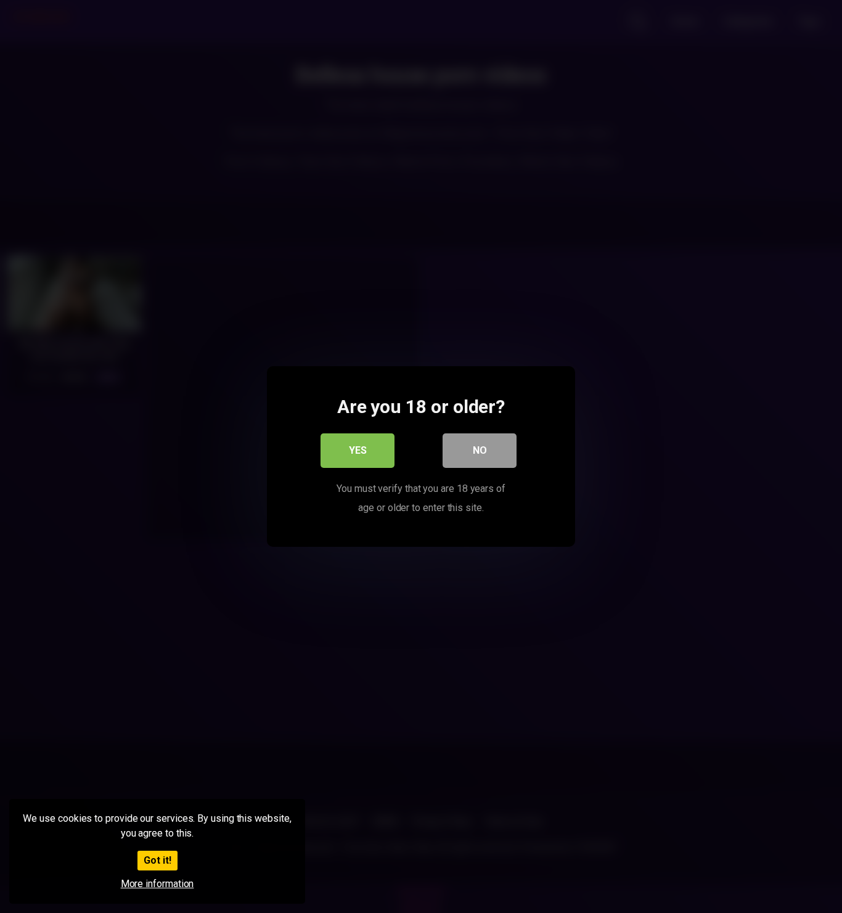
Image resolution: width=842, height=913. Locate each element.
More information (157, 884)
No (480, 450)
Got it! (157, 860)
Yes (358, 450)
